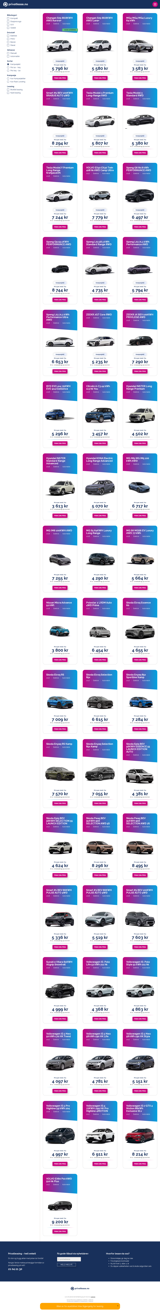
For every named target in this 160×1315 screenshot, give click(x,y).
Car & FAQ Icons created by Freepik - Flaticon (80, 1299)
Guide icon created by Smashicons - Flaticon (80, 1301)
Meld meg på (66, 1265)
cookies (93, 1297)
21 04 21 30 (15, 1269)
